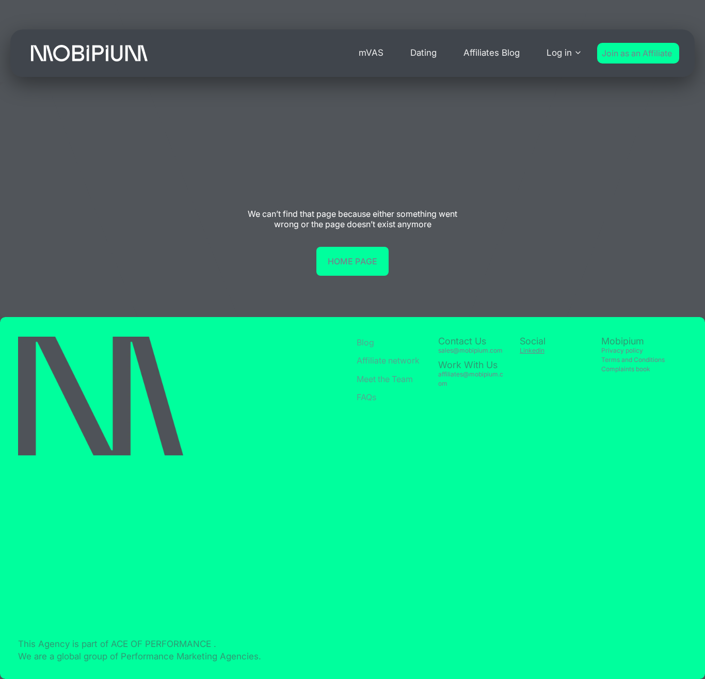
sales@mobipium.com (470, 350)
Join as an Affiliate (637, 53)
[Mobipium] (89, 53)
